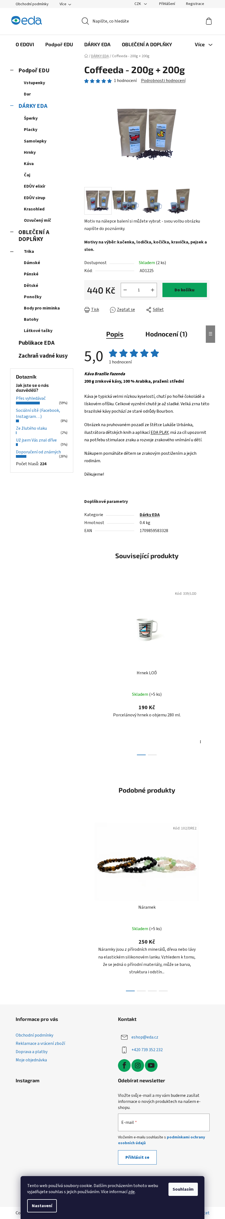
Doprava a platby (31, 1052)
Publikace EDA (36, 343)
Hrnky (30, 152)
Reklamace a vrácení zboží (40, 1043)
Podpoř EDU (34, 71)
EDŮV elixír (34, 186)
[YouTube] (151, 1065)
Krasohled (34, 209)
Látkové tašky (38, 331)
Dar (27, 94)
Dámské (32, 263)
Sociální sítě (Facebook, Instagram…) (38, 413)
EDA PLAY (159, 432)
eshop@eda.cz (144, 1037)
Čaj (27, 175)
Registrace (195, 4)
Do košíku (185, 290)
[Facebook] (124, 1065)
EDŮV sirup (34, 198)
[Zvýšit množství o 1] (152, 290)
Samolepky (35, 141)
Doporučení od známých (38, 452)
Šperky (31, 118)
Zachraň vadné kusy (43, 356)
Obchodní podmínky (32, 4)
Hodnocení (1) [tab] (166, 334)
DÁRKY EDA (32, 106)
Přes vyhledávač (31, 398)
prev (88, 669)
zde (131, 1192)
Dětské (31, 286)
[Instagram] (137, 1065)
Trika (29, 251)
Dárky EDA (150, 515)
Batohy (31, 319)
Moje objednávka (31, 1060)
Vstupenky (34, 83)
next (205, 669)
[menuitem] (25, 44)
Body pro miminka (42, 308)
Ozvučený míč (37, 220)
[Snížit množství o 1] (125, 290)
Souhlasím (183, 1189)
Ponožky (32, 297)
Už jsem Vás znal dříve (36, 440)
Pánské (31, 274)
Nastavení (42, 1206)
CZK (138, 4)
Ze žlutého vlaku (31, 428)
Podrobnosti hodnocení (163, 81)
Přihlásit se (137, 1157)
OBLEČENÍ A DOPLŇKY (33, 235)
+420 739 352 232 (147, 1050)
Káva (29, 164)
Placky (30, 130)
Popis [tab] (114, 334)
